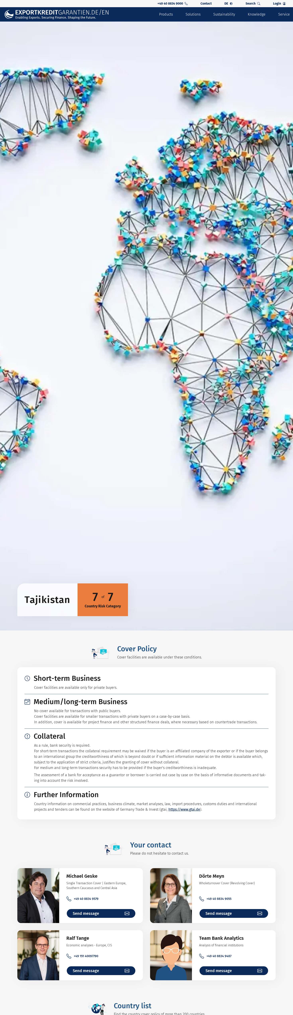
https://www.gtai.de (184, 809)
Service (284, 14)
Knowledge (256, 14)
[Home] (57, 14)
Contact (206, 3)
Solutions (193, 14)
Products (166, 14)
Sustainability (224, 14)
